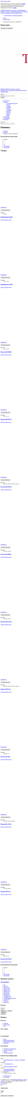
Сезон (2, 1009)
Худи (6, 1001)
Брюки (7, 989)
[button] (5, 210)
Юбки (6, 1002)
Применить (3, 1010)
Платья (6, 994)
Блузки (6, 987)
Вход (5, 18)
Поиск (2, 94)
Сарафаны (7, 997)
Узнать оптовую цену (6, 219)
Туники (7, 999)
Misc (6, 986)
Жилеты (7, 991)
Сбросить (10, 1010)
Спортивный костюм (10, 998)
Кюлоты (6, 993)
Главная (6, 131)
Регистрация (7, 19)
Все (4, 985)
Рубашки (7, 995)
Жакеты (7, 990)
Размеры (3, 1008)
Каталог (6, 132)
